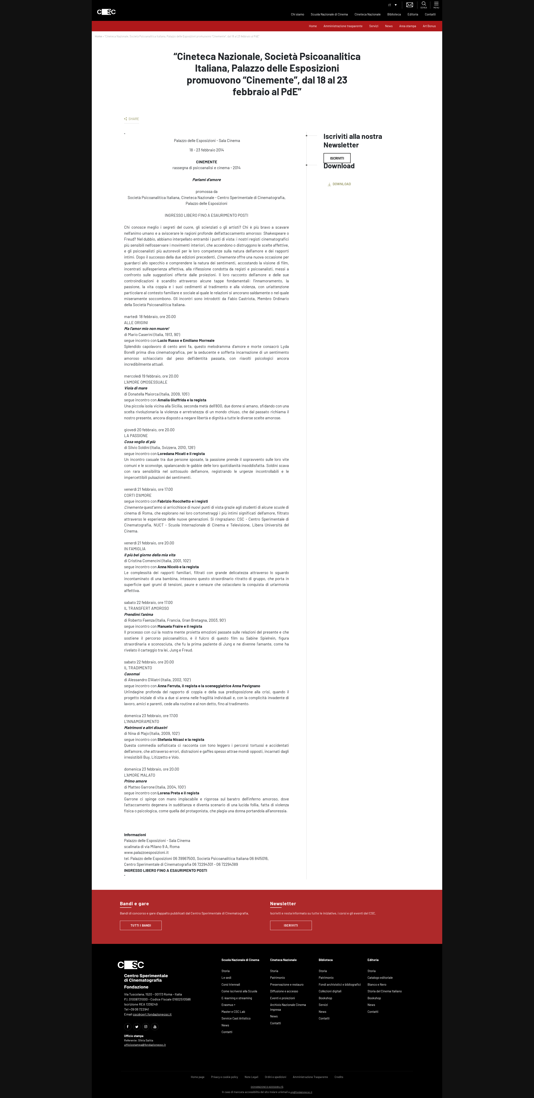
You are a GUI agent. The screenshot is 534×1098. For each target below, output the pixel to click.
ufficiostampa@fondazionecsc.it (145, 1044)
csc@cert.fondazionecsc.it (152, 1014)
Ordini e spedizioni (275, 1077)
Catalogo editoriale (380, 977)
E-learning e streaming (237, 998)
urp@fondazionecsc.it (301, 1092)
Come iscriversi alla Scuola (239, 991)
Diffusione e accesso (284, 991)
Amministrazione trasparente (343, 26)
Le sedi (226, 977)
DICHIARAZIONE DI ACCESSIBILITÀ (267, 1086)
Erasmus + (229, 1005)
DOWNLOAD (341, 184)
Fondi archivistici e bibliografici (340, 984)
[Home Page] (106, 12)
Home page (197, 1077)
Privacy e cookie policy (224, 1077)
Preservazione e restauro (287, 984)
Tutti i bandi (141, 925)
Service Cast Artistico (236, 1018)
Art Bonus (429, 26)
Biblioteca (394, 14)
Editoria (413, 14)
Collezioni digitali (330, 991)
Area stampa (407, 26)
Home (313, 26)
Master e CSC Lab (233, 1011)
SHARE (133, 119)
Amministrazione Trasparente (310, 1077)
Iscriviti (337, 158)
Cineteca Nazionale (368, 14)
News (389, 26)
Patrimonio (277, 977)
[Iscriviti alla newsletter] (409, 4)
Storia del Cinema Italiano (385, 991)
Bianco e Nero (377, 984)
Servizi (373, 26)
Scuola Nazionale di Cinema (329, 14)
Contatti (430, 14)
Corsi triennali (231, 984)
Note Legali (251, 1077)
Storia (226, 971)
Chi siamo (297, 14)
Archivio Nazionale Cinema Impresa (288, 1007)
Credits (339, 1077)
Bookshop (325, 998)
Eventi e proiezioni (282, 998)
